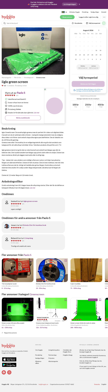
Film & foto (17, 77)
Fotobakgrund (28, 77)
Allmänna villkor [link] (38, 362)
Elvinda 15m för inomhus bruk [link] (34, 225)
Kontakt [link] (103, 12)
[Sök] (104, 23)
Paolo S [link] (21, 92)
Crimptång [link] (28, 238)
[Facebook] (4, 372)
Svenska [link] (97, 384)
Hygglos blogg (67, 355)
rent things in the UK (96, 366)
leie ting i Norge (91, 361)
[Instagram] (9, 372)
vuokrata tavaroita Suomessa (96, 355)
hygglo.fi (95, 357)
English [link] (104, 384)
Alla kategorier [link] (53, 361)
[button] (79, 4)
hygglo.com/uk (90, 368)
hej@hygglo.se (43, 384)
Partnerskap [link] (52, 355)
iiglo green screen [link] (30, 201)
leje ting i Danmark (94, 350)
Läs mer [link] (36, 113)
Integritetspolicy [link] (54, 350)
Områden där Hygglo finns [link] (67, 351)
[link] (8, 17)
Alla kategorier (6, 77)
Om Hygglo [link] (39, 350)
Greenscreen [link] (37, 294)
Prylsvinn (51, 358)
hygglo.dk (88, 352)
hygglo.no (88, 363)
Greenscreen (40, 77)
